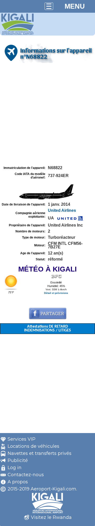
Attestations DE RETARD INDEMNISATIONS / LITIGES (47, 328)
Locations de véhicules (33, 446)
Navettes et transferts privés (39, 453)
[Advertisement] (47, 114)
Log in (15, 467)
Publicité (18, 460)
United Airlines (62, 210)
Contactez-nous (26, 474)
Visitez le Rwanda (51, 517)
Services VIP (21, 439)
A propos (18, 482)
